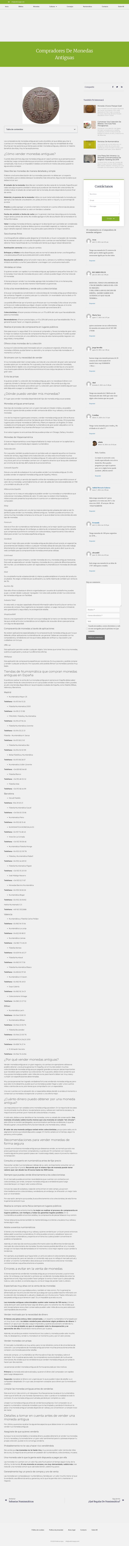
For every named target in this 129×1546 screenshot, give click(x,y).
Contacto (105, 6)
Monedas (36, 6)
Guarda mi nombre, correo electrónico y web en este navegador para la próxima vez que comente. (104, 628)
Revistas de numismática (108, 142)
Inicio (7, 6)
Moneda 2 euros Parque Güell (110, 106)
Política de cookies (38, 1530)
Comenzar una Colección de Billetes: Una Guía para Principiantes (109, 124)
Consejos (70, 6)
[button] (74, 129)
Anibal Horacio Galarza (101, 488)
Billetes (21, 6)
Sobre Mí (121, 6)
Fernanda (95, 523)
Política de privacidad (56, 1530)
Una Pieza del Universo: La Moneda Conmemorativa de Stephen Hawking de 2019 (109, 157)
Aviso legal (71, 1530)
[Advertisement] (64, 26)
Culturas (52, 6)
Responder (92, 260)
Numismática (87, 6)
